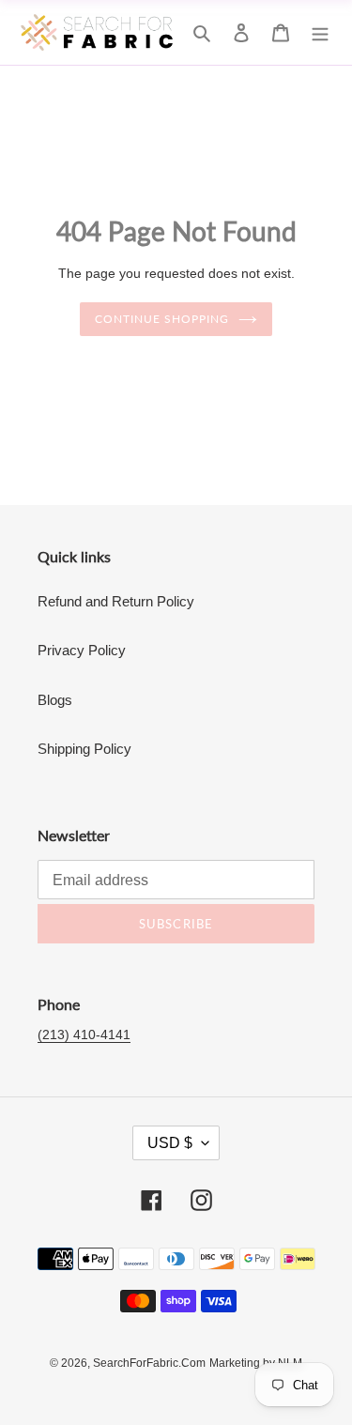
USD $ (169, 1143)
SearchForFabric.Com (149, 1363)
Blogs (55, 700)
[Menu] (320, 32)
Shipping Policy (84, 749)
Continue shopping (162, 319)
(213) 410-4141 (84, 1034)
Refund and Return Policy (116, 601)
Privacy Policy (82, 650)
